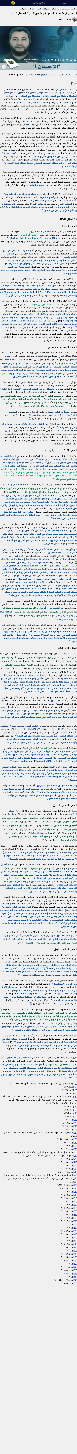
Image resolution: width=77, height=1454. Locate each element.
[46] (75, 1247)
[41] (75, 1231)
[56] (75, 1280)
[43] (75, 1237)
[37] (75, 1218)
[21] (75, 1159)
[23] (75, 1165)
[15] (75, 1139)
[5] (75, 1097)
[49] (75, 1257)
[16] (75, 1142)
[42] (75, 1234)
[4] (75, 1093)
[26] (75, 1175)
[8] (75, 1113)
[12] (75, 1126)
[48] (75, 1254)
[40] (75, 1228)
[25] (75, 1172)
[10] (75, 1119)
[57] (75, 1283)
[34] (75, 1208)
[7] (75, 1110)
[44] (75, 1241)
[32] (75, 1201)
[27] (75, 1185)
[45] (75, 1244)
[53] (75, 1270)
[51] (75, 1264)
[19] (75, 1152)
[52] (75, 1267)
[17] (75, 1146)
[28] (75, 1188)
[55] (75, 1277)
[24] (75, 1169)
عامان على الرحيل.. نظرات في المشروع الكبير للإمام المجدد (57, 8)
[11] (75, 1123)
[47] (75, 1250)
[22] (75, 1162)
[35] (75, 1211)
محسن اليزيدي (64, 19)
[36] (75, 1214)
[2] (75, 1087)
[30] (75, 1195)
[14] (75, 1133)
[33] (75, 1205)
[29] (75, 1191)
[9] (75, 1116)
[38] (75, 1221)
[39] (75, 1224)
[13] (75, 1129)
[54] (75, 1273)
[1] (75, 1083)
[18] (75, 1149)
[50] (75, 1260)
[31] (75, 1198)
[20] (75, 1156)
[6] (75, 1106)
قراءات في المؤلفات (27, 8)
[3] (75, 1090)
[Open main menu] (64, 3)
